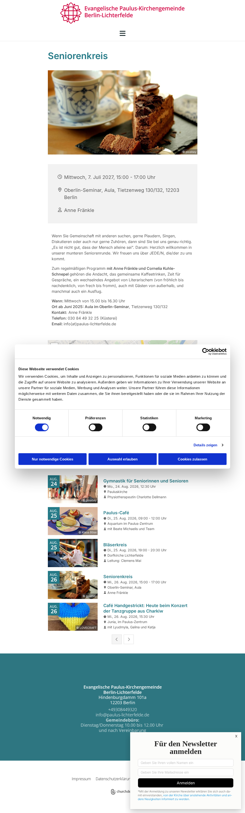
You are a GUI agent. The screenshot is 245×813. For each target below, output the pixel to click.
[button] (122, 33)
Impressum (81, 778)
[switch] (95, 427)
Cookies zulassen (192, 459)
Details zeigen (205, 445)
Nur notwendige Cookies (52, 459)
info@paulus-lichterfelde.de (122, 715)
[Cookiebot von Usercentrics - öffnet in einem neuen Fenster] (206, 351)
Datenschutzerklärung (114, 778)
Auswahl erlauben (122, 459)
